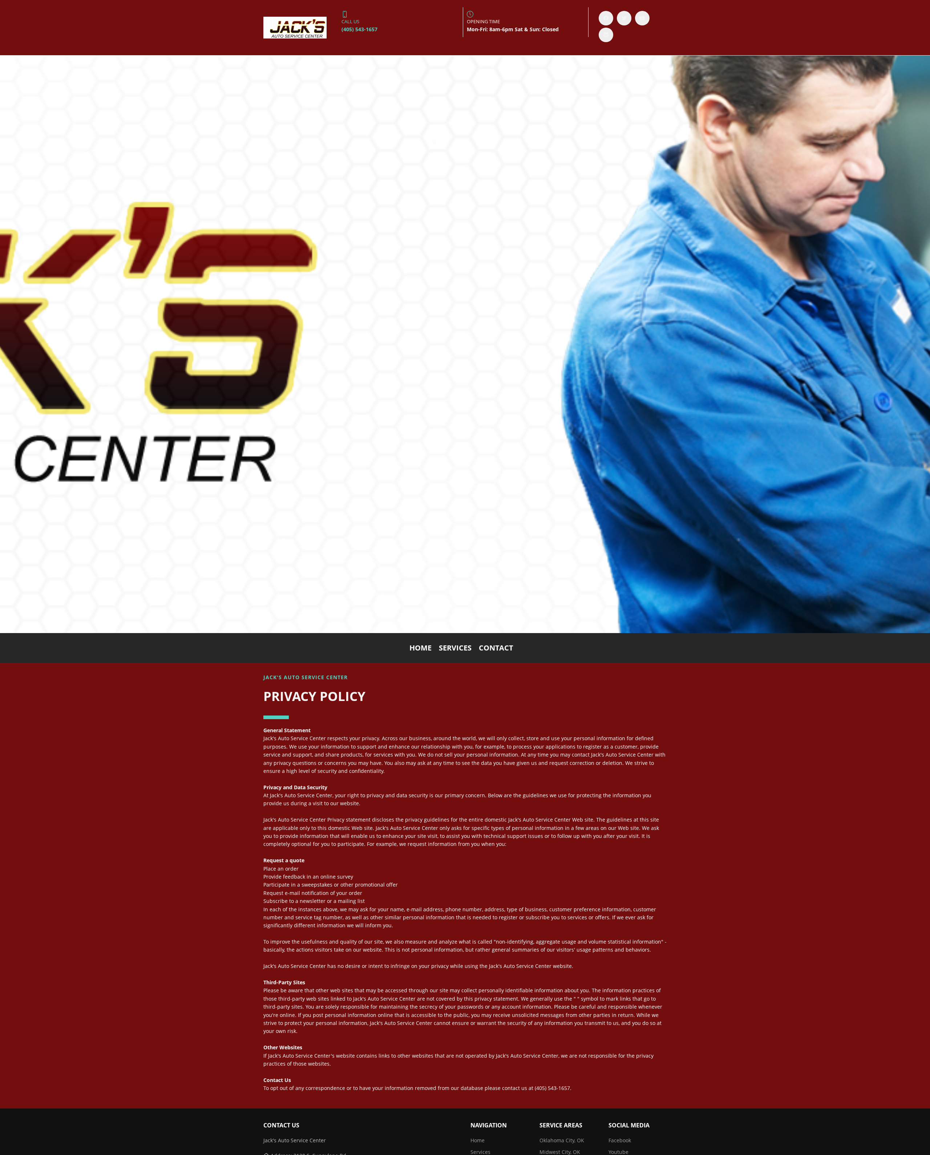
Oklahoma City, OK (561, 1140)
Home (420, 648)
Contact (496, 648)
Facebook (619, 1140)
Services (455, 648)
